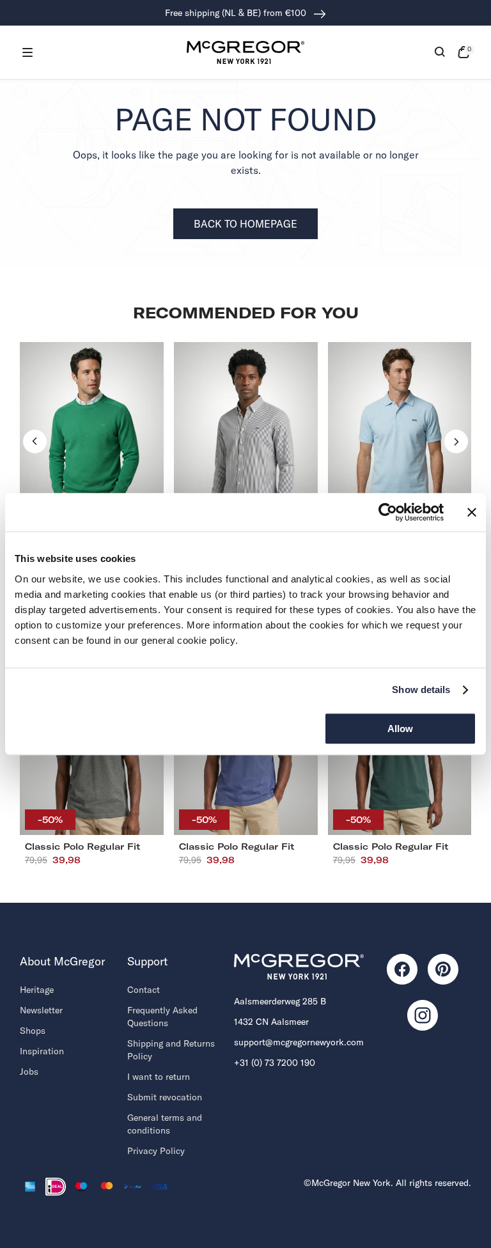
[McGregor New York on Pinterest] (443, 969)
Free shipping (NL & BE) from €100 (237, 13)
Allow (400, 728)
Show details (421, 689)
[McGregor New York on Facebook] (402, 969)
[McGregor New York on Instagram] (422, 1015)
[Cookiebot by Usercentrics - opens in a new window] (388, 512)
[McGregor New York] (245, 52)
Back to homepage (245, 223)
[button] (27, 52)
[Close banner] (471, 512)
